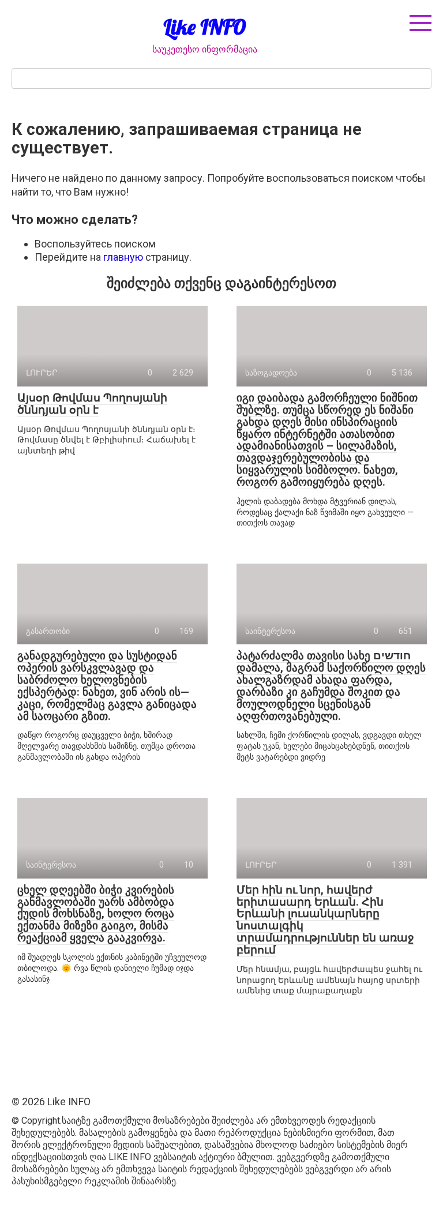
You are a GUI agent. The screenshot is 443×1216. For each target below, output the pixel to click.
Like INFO (204, 27)
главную (123, 257)
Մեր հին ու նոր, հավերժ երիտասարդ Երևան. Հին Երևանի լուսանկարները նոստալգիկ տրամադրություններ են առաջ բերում (325, 919)
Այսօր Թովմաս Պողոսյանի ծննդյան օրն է (92, 403)
